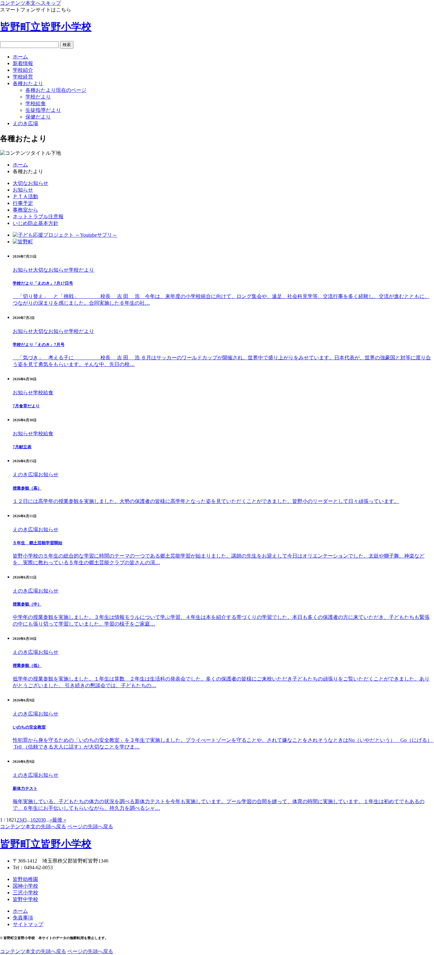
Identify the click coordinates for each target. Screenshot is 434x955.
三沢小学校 (25, 892)
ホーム (20, 164)
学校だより (81, 270)
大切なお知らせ (51, 270)
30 (43, 820)
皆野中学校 (25, 899)
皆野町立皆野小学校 (46, 26)
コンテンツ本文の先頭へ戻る (33, 826)
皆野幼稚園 (25, 879)
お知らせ (23, 270)
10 (33, 820)
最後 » (59, 820)
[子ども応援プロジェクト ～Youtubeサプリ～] (65, 235)
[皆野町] (23, 241)
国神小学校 (25, 886)
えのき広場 (25, 474)
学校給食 (43, 392)
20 (38, 820)
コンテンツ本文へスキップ (30, 3)
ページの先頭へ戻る (90, 826)
